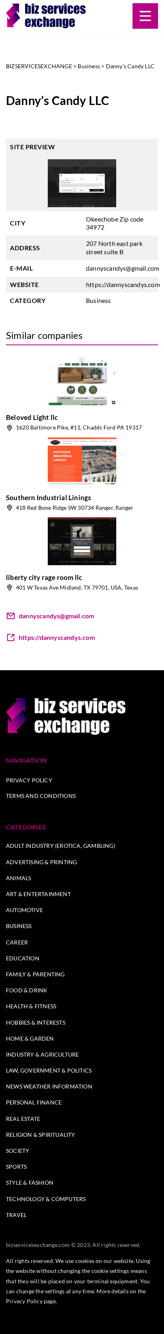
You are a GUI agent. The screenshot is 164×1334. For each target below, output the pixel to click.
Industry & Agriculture (42, 1054)
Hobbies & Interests (35, 1022)
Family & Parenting (35, 974)
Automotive (24, 909)
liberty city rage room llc (44, 577)
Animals (18, 878)
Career (17, 942)
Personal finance (34, 1102)
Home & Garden (30, 1038)
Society (17, 1150)
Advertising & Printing (41, 862)
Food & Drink (26, 990)
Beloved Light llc (32, 417)
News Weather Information (49, 1086)
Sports (16, 1166)
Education (22, 958)
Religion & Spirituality (40, 1134)
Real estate (23, 1118)
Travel (16, 1214)
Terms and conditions (41, 795)
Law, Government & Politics (49, 1070)
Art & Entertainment (38, 894)
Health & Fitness (31, 1006)
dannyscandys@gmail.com (122, 268)
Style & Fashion (29, 1182)
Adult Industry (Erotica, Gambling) (60, 845)
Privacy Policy (29, 780)
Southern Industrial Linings (48, 497)
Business (98, 300)
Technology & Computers (46, 1198)
